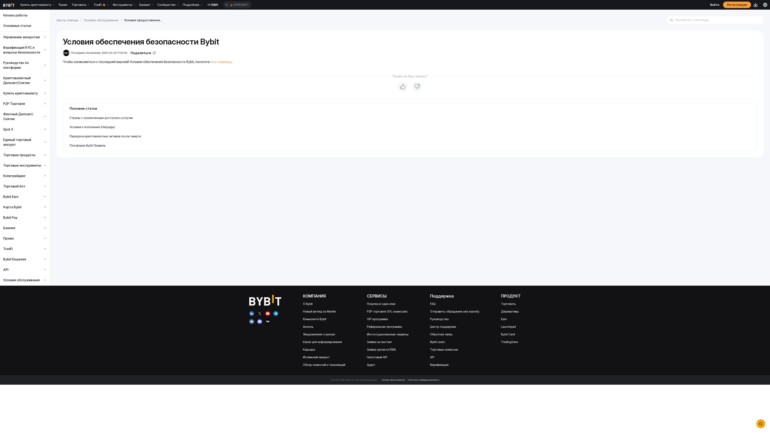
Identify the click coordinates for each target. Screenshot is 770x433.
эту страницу (221, 62)
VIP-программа (377, 319)
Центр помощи (67, 20)
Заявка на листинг (379, 342)
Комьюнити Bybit (314, 319)
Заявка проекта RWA (381, 349)
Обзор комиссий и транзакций (324, 364)
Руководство (439, 319)
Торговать (508, 304)
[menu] (25, 147)
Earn (504, 319)
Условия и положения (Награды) (92, 127)
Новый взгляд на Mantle (319, 311)
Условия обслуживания (101, 20)
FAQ (433, 304)
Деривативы (510, 311)
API (432, 357)
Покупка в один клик (381, 304)
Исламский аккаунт (316, 357)
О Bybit (308, 304)
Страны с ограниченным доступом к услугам (101, 117)
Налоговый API (377, 357)
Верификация (439, 364)
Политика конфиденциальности (423, 380)
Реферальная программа (384, 326)
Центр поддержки (443, 326)
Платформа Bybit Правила (87, 145)
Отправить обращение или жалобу (454, 311)
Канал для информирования (322, 342)
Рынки (63, 4)
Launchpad (508, 326)
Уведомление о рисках (319, 334)
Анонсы (308, 326)
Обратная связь (441, 334)
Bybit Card (508, 334)
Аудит (371, 364)
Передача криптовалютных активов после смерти (105, 136)
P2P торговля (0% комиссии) (387, 311)
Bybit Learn (437, 342)
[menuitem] (25, 15)
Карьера (309, 349)
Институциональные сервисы (387, 334)
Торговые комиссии (444, 349)
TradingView (509, 342)
